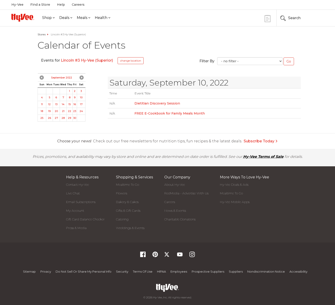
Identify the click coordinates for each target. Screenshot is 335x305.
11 (42, 104)
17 (81, 104)
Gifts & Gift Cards (128, 211)
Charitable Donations (180, 219)
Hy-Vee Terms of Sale (263, 156)
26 (49, 118)
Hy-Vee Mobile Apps (235, 202)
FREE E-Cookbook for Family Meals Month (169, 113)
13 (56, 104)
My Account (75, 211)
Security (122, 271)
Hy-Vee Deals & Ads (234, 184)
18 (42, 111)
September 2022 (61, 77)
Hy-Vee (17, 5)
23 (74, 111)
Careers (78, 5)
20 (56, 111)
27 (56, 118)
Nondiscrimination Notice (266, 271)
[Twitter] (167, 256)
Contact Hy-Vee (77, 184)
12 (49, 104)
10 (81, 97)
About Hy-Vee (174, 184)
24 (81, 111)
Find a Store (40, 5)
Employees (178, 271)
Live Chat (73, 193)
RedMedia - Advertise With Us (186, 193)
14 (63, 104)
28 (63, 118)
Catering (122, 219)
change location (130, 60)
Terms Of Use (142, 271)
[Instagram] (192, 256)
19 (49, 111)
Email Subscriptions (80, 202)
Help (61, 5)
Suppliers (236, 271)
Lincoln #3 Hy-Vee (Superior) (87, 60)
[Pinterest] (155, 256)
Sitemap (29, 271)
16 (74, 104)
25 (41, 118)
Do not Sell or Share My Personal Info (83, 271)
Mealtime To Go (127, 184)
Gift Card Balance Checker (85, 219)
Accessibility (298, 271)
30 (74, 118)
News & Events (175, 211)
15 (69, 104)
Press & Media (76, 228)
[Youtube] (180, 256)
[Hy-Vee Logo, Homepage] (23, 17)
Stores (42, 34)
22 (69, 111)
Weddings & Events (130, 228)
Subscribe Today (259, 141)
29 (69, 118)
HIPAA (161, 271)
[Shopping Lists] (267, 18)
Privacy (45, 271)
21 (63, 111)
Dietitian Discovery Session (157, 103)
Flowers (121, 193)
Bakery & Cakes (127, 202)
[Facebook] (143, 256)
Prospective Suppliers (208, 271)
